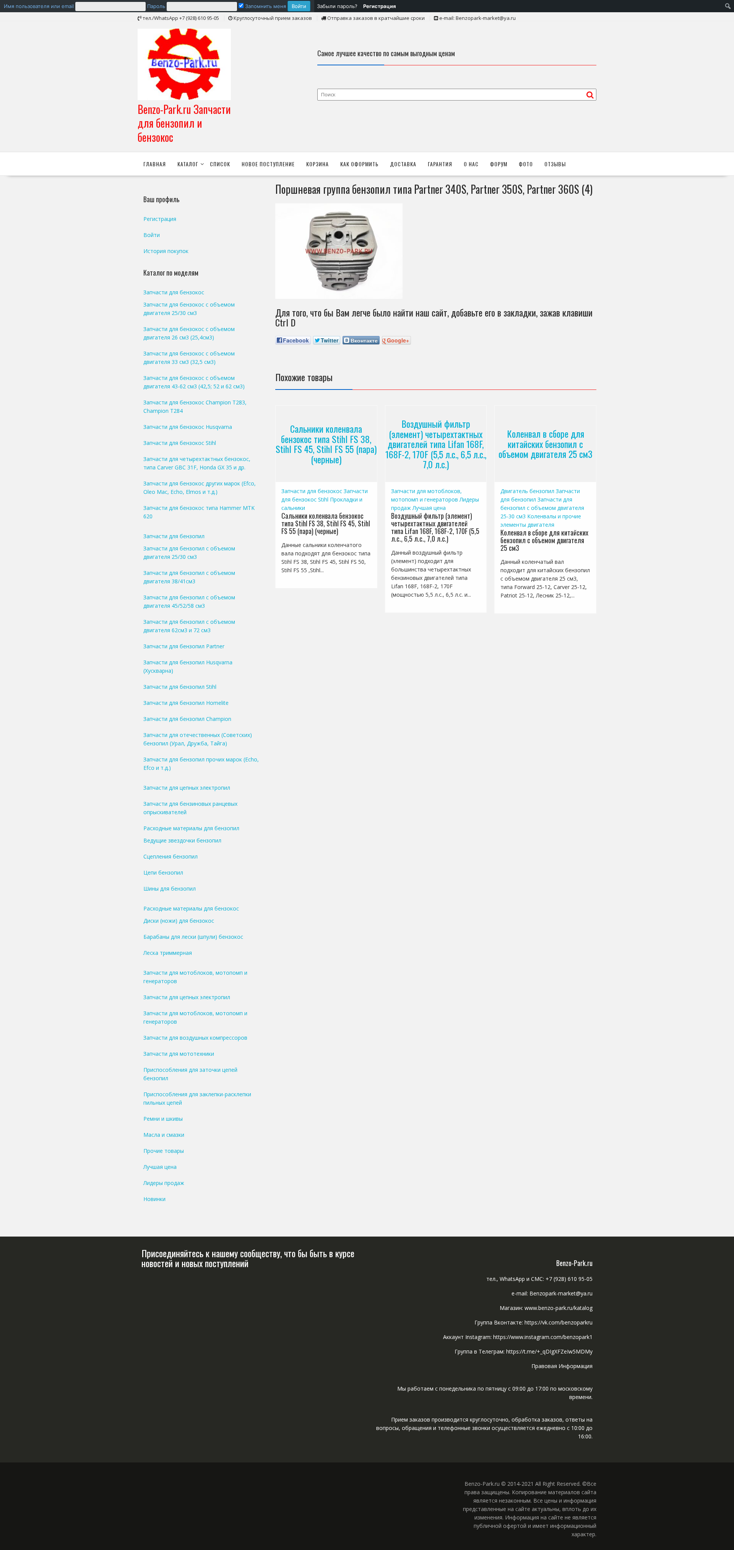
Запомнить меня (265, 6)
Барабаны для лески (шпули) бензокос (193, 936)
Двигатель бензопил (527, 491)
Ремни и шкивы (163, 1118)
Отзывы (555, 164)
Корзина (317, 164)
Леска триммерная (167, 952)
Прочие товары (163, 1150)
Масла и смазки (163, 1134)
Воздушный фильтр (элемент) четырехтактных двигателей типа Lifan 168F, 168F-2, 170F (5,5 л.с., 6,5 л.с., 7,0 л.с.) (435, 444)
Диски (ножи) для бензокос (178, 920)
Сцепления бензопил (170, 856)
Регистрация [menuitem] (379, 6)
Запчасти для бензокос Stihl (179, 442)
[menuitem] (157, 6)
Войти (151, 235)
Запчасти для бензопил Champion (187, 718)
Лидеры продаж (163, 1182)
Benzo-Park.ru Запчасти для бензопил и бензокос (184, 123)
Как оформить (359, 164)
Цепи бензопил (163, 872)
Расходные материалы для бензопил (191, 828)
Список (220, 164)
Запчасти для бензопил (174, 536)
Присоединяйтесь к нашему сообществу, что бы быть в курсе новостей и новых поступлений (247, 1258)
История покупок (165, 251)
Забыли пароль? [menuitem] (337, 6)
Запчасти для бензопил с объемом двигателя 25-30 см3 (542, 508)
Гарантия (440, 164)
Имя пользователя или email (39, 6)
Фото (526, 164)
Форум (498, 164)
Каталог (187, 164)
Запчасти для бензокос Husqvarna (187, 426)
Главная (154, 164)
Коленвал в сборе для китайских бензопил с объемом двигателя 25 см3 (546, 444)
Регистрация (159, 218)
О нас (471, 164)
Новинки (154, 1199)
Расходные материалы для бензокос (191, 908)
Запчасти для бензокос (311, 491)
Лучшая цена (429, 507)
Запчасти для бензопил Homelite (186, 702)
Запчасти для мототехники (178, 1053)
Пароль (156, 6)
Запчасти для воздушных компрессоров (195, 1037)
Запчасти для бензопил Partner (183, 646)
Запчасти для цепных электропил (186, 787)
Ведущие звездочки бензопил (182, 840)
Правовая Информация (562, 1366)
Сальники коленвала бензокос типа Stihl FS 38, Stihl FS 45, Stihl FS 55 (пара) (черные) (326, 444)
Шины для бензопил (169, 888)
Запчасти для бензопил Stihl (179, 686)
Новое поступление (268, 164)
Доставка (403, 164)
